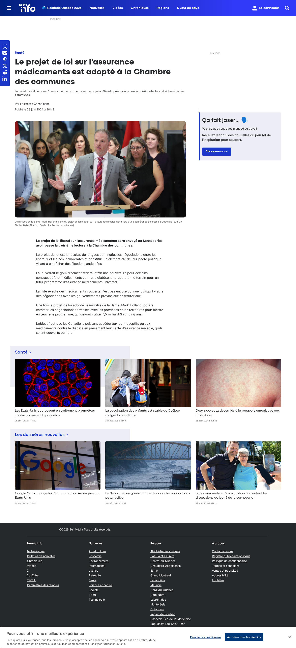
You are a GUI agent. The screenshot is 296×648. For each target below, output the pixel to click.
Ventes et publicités (225, 570)
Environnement (98, 561)
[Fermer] (289, 637)
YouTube (32, 575)
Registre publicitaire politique (231, 556)
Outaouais (157, 609)
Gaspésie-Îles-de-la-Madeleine (170, 619)
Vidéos (117, 8)
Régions (163, 8)
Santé (19, 52)
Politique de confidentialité (229, 561)
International (97, 565)
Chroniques (140, 8)
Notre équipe (36, 551)
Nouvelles (97, 8)
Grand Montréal (160, 575)
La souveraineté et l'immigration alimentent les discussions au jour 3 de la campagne (231, 495)
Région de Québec (162, 614)
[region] (148, 637)
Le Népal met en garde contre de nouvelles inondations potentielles (147, 495)
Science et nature (100, 585)
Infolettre (218, 580)
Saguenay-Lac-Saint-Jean (167, 623)
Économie (95, 556)
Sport (92, 594)
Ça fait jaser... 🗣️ (225, 120)
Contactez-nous (222, 551)
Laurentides (158, 599)
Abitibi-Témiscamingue (165, 551)
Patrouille (95, 575)
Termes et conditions (225, 565)
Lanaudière (157, 580)
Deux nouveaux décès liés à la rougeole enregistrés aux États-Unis (237, 413)
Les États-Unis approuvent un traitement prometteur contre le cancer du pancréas (55, 413)
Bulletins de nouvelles (41, 556)
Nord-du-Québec (161, 590)
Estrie (154, 570)
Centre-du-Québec (163, 561)
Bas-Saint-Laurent (162, 556)
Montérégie (157, 604)
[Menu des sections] (9, 8)
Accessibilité (220, 575)
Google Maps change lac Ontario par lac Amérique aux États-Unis (57, 495)
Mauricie (155, 585)
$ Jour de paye (188, 8)
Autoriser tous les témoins (244, 637)
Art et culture (97, 551)
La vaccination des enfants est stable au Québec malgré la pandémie (142, 413)
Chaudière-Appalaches (165, 565)
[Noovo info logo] (27, 8)
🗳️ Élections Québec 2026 (62, 8)
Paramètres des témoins (43, 585)
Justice (93, 570)
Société (94, 590)
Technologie (97, 599)
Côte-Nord (157, 594)
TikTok (31, 580)
